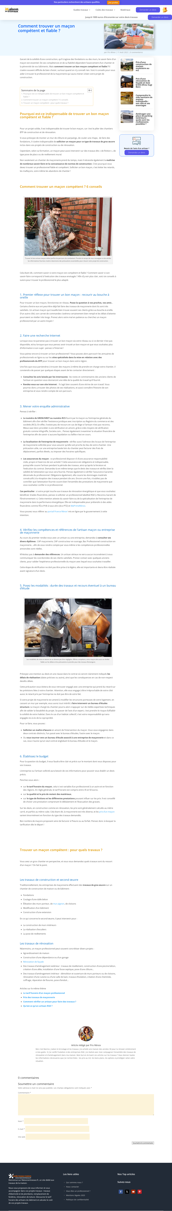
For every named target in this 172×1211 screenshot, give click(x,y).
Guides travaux (80, 9)
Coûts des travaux (104, 9)
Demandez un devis (136, 152)
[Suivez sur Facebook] (121, 1192)
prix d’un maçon (107, 811)
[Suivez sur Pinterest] (140, 1192)
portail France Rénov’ (58, 511)
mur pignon (58, 903)
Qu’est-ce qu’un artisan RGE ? (38, 1006)
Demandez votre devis (37, 42)
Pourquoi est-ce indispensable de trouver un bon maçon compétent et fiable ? (53, 95)
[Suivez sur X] (127, 1192)
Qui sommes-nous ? (74, 1182)
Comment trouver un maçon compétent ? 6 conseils (45, 99)
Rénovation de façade (33, 961)
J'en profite (113, 2)
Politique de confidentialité (77, 1199)
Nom (21, 1121)
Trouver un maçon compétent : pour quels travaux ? (45, 103)
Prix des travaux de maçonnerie (39, 997)
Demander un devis (148, 9)
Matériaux (125, 9)
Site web (21, 1137)
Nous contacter (72, 1187)
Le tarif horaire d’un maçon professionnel (44, 993)
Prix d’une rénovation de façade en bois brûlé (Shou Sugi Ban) (144, 82)
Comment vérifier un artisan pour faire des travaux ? (49, 1001)
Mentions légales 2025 (75, 1195)
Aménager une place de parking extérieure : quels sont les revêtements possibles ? (144, 118)
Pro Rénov (111, 52)
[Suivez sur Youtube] (133, 1192)
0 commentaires (136, 52)
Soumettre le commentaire (143, 1143)
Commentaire (24, 1092)
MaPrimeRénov (78, 505)
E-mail (21, 1129)
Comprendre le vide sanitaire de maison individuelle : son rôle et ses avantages (144, 100)
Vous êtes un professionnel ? (78, 1191)
